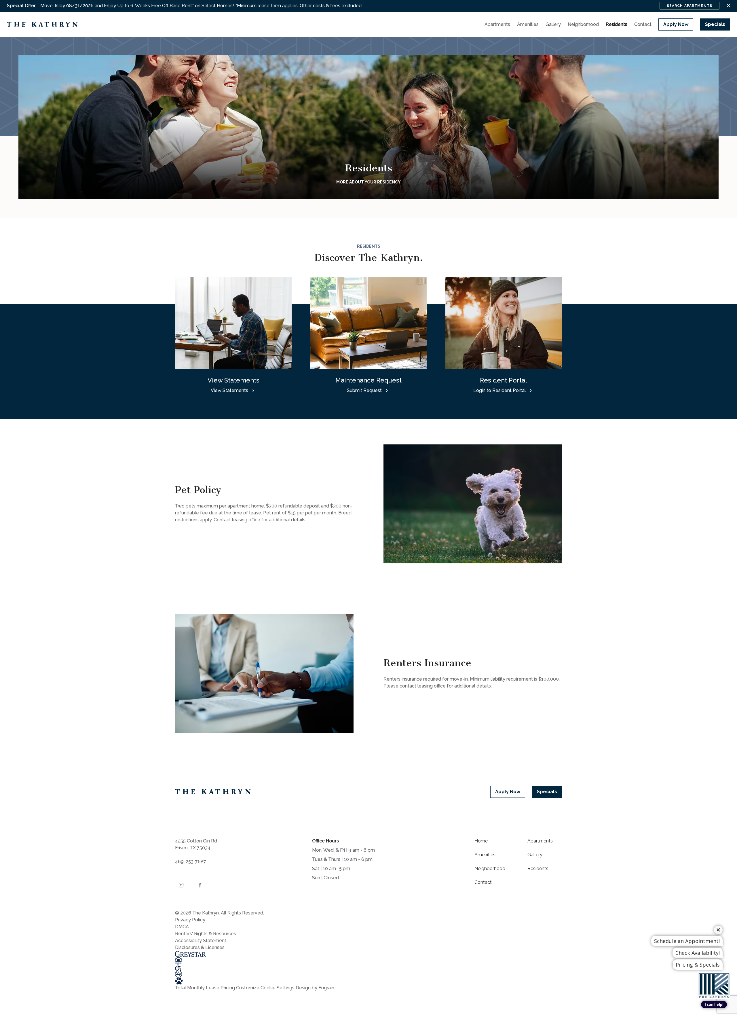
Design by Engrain (315, 988)
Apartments (540, 841)
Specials (715, 24)
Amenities (484, 854)
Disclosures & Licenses (200, 947)
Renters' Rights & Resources (205, 933)
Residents (537, 868)
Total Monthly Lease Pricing (205, 988)
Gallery (534, 854)
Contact (483, 882)
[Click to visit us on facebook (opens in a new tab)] (200, 885)
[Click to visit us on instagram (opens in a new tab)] (181, 885)
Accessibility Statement (200, 940)
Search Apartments (689, 6)
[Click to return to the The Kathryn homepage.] (214, 791)
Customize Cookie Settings (265, 988)
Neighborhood (489, 868)
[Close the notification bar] (728, 5)
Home (481, 841)
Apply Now (675, 24)
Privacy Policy (190, 920)
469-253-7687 (190, 861)
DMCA (182, 926)
